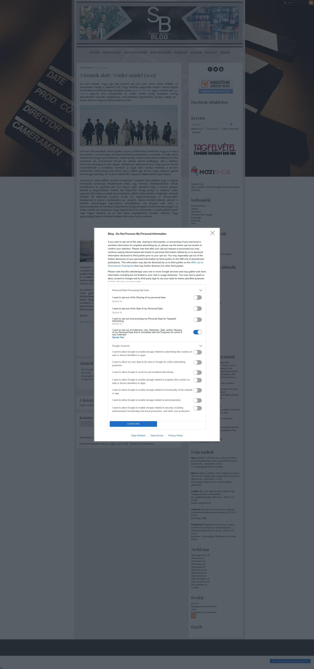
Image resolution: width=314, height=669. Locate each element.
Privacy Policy (175, 435)
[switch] (197, 297)
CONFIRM (133, 424)
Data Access (157, 435)
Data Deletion (138, 435)
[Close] (213, 234)
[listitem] (157, 290)
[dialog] (157, 334)
